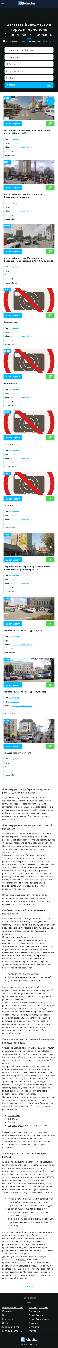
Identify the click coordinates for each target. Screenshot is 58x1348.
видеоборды (15, 1125)
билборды (7, 879)
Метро (32, 1330)
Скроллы (34, 1326)
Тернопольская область (32, 41)
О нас (5, 1323)
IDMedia (22, 1259)
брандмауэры (27, 810)
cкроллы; (13, 1118)
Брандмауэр (13, 41)
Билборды (34, 1311)
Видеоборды (36, 1315)
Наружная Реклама (12, 1307)
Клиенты (7, 1311)
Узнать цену (13, 123)
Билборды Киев (11, 1326)
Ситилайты (35, 1323)
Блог (4, 1315)
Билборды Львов (38, 1307)
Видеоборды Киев (39, 1319)
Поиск (11, 85)
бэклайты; (13, 1122)
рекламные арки (25, 879)
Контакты (7, 1319)
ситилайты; (14, 1115)
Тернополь (14, 143)
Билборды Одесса (12, 1330)
